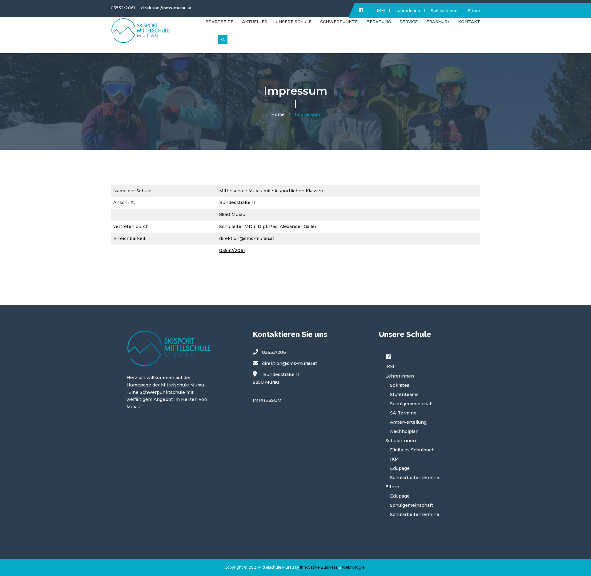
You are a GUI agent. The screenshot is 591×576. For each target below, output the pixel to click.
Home (278, 114)
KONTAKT (469, 21)
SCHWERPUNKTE (339, 21)
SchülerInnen (444, 10)
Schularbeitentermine (414, 477)
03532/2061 (123, 7)
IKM (381, 10)
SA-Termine (403, 413)
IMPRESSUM (267, 400)
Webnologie (353, 567)
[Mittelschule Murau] (153, 33)
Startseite (219, 21)
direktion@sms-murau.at (166, 7)
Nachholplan (404, 431)
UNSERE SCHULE (294, 21)
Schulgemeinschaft (411, 403)
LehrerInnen (407, 10)
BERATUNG (378, 21)
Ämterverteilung (408, 422)
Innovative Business (318, 567)
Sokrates (399, 385)
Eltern (474, 10)
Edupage (400, 468)
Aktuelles (254, 21)
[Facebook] (388, 357)
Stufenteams (404, 394)
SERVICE (409, 21)
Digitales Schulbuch (412, 450)
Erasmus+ (437, 21)
